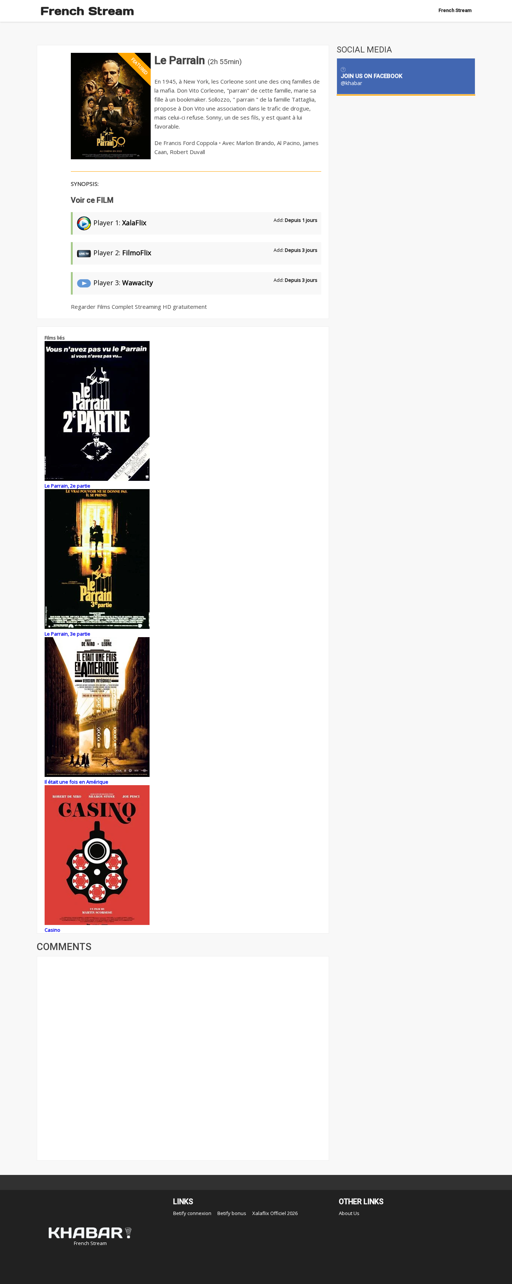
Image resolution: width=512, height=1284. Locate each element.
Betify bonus (231, 1213)
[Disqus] (183, 1057)
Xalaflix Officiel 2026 (275, 1213)
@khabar (351, 83)
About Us (349, 1213)
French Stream (87, 11)
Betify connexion (192, 1213)
